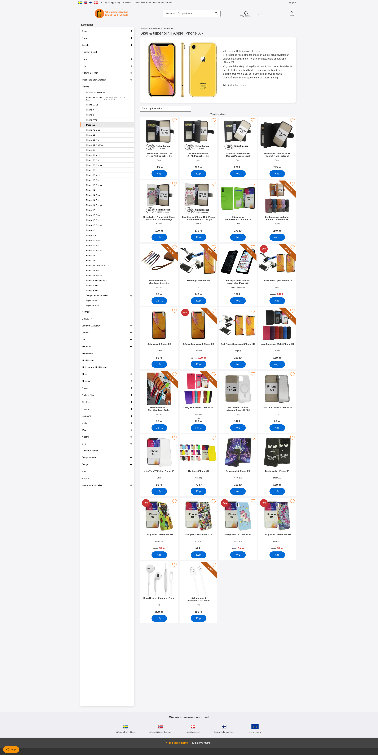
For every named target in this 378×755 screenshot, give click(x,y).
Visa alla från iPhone (95, 92)
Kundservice (139, 2)
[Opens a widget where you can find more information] (11, 750)
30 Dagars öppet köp (110, 2)
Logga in (292, 2)
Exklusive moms (201, 742)
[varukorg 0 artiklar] (292, 13)
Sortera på (152, 108)
